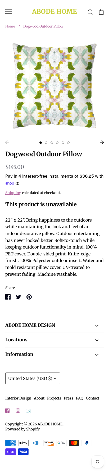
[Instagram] (18, 410)
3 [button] (52, 142)
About (39, 398)
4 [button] (57, 142)
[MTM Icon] (28, 410)
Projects (54, 398)
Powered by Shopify (22, 429)
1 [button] (40, 142)
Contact (92, 398)
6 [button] (68, 142)
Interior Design (18, 398)
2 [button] (46, 142)
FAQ (79, 398)
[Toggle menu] (8, 11)
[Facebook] (7, 410)
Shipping (13, 192)
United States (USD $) (30, 378)
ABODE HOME (54, 12)
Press (68, 398)
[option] (54, 86)
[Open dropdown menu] (97, 325)
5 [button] (63, 142)
